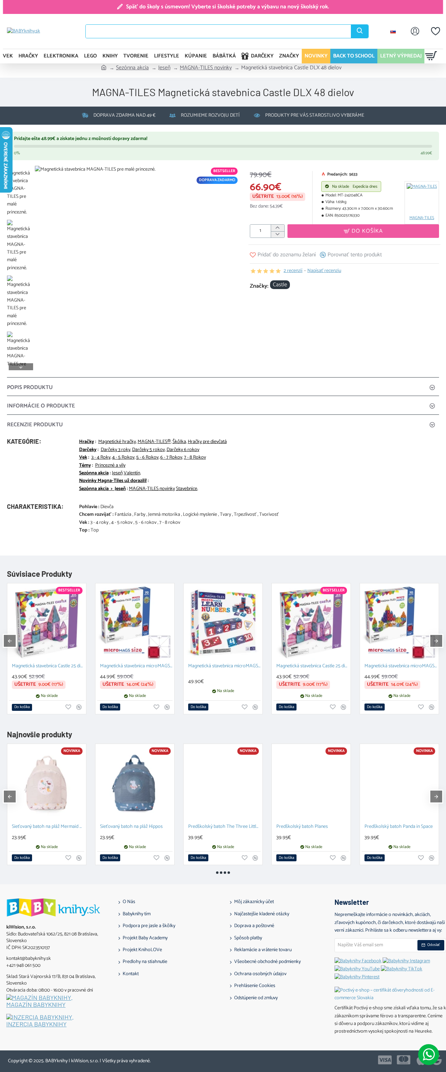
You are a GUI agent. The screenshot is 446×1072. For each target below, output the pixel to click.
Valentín (132, 473)
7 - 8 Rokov (195, 457)
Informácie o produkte (41, 406)
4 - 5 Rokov (123, 457)
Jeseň (164, 67)
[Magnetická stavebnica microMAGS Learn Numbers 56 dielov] (223, 622)
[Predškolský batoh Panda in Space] (399, 783)
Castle (280, 284)
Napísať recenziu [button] (324, 271)
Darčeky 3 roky (115, 450)
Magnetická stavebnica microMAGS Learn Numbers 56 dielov (224, 666)
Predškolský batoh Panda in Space (398, 827)
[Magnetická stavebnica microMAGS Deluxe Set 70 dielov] (134, 622)
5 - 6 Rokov (147, 457)
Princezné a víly (110, 465)
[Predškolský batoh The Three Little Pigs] (223, 783)
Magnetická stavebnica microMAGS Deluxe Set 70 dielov (136, 666)
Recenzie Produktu (35, 424)
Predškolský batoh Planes (302, 827)
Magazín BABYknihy (36, 1004)
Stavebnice (186, 489)
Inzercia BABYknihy (36, 1024)
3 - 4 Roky (100, 457)
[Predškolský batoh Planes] (311, 783)
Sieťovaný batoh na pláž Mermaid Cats (48, 827)
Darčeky (88, 450)
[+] (277, 228)
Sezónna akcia (132, 67)
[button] (21, 169)
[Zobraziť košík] (431, 56)
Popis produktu (30, 387)
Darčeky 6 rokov (183, 450)
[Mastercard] (403, 1060)
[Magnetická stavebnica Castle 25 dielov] (46, 622)
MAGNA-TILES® (154, 442)
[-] (277, 234)
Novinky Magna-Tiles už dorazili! (113, 481)
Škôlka (179, 442)
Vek (83, 457)
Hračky (86, 442)
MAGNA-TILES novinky (206, 67)
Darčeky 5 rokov (148, 450)
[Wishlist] (435, 31)
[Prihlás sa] (415, 31)
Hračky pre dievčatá (207, 442)
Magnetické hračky (117, 442)
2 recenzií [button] (293, 271)
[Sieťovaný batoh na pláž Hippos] (134, 783)
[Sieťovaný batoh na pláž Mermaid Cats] (46, 783)
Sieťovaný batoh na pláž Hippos (131, 827)
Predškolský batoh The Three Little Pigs (224, 827)
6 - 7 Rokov (171, 457)
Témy (85, 465)
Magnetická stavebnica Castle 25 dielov (48, 666)
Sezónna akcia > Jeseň (102, 489)
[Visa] (385, 1060)
